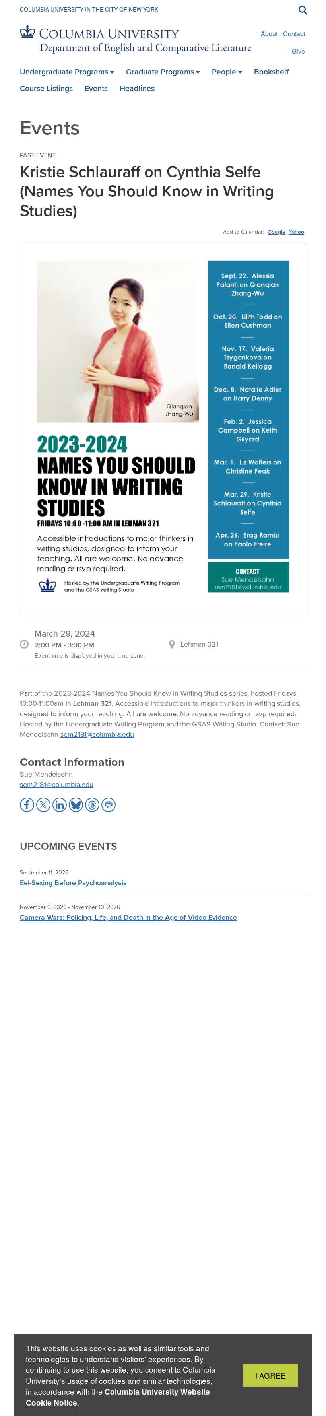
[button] (27, 805)
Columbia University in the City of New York (89, 9)
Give (298, 51)
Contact (294, 33)
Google (276, 232)
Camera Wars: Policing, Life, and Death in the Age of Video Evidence (128, 917)
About (269, 33)
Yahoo (296, 232)
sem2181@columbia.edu (97, 734)
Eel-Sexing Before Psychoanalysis (73, 883)
